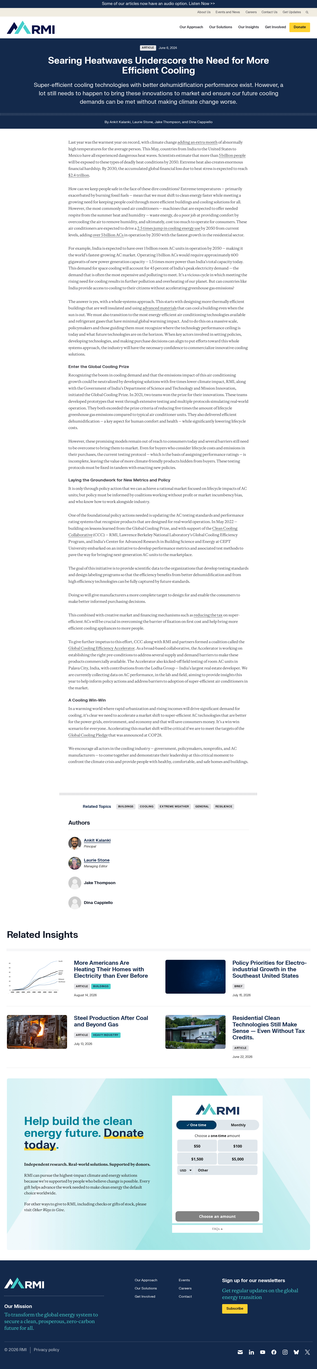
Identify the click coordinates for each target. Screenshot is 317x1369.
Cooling (146, 806)
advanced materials (160, 307)
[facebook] (274, 1352)
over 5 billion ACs (108, 234)
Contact (185, 1296)
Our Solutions (220, 27)
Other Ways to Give (48, 1209)
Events (184, 1280)
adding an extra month (197, 142)
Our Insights (248, 27)
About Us (203, 12)
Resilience (223, 806)
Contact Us (269, 12)
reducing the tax (208, 614)
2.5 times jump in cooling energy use (169, 228)
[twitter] (307, 1352)
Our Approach (191, 27)
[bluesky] (296, 1352)
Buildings (125, 806)
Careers (251, 12)
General (202, 806)
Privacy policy (46, 1349)
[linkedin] (251, 1352)
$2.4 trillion (78, 175)
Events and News (228, 12)
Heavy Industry (106, 1035)
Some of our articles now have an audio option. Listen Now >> (158, 4)
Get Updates (292, 12)
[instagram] (285, 1352)
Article (148, 47)
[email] (240, 1352)
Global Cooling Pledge (88, 735)
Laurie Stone (142, 122)
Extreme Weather (174, 806)
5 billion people (232, 155)
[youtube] (262, 1352)
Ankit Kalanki (120, 122)
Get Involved (275, 27)
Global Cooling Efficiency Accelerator (101, 648)
